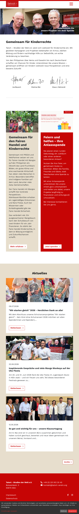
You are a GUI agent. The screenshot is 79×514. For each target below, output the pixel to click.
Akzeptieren (72, 511)
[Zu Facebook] (67, 495)
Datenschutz (11, 498)
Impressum (11, 495)
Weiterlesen (16, 328)
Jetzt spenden (51, 246)
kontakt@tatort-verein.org (55, 485)
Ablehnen (64, 511)
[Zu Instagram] (72, 495)
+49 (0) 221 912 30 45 (52, 482)
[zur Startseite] (12, 4)
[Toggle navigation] (71, 4)
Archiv (67, 462)
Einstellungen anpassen (9, 511)
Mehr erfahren (17, 246)
